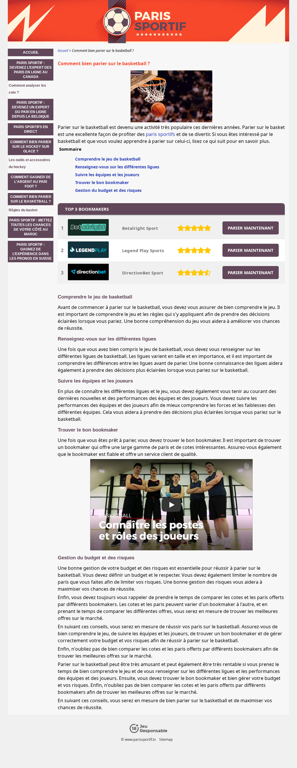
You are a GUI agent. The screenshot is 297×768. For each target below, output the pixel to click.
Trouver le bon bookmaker (102, 182)
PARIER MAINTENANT (251, 228)
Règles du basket (23, 210)
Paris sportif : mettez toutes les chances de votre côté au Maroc (30, 227)
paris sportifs (160, 134)
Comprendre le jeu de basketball (107, 159)
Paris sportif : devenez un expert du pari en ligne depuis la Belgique (30, 110)
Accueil (31, 52)
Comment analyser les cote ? (27, 88)
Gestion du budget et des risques (108, 190)
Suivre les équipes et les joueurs (107, 174)
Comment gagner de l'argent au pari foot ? (31, 181)
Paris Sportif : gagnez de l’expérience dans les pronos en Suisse (31, 252)
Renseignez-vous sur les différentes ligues (117, 167)
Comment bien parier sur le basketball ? (30, 199)
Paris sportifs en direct (31, 129)
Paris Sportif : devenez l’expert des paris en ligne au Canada (31, 70)
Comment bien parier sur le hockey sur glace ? (30, 146)
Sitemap (166, 739)
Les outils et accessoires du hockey (29, 163)
